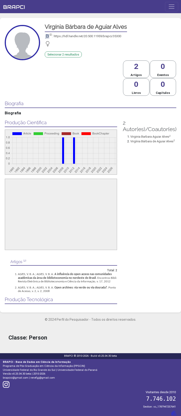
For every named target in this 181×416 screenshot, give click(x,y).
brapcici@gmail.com (15, 377)
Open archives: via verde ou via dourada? (80, 287)
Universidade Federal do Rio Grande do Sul (29, 370)
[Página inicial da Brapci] (14, 6)
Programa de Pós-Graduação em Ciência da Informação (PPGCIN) (44, 366)
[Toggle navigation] (171, 6)
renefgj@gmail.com (42, 377)
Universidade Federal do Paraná (77, 370)
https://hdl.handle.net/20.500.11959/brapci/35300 (87, 36)
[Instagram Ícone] (6, 386)
